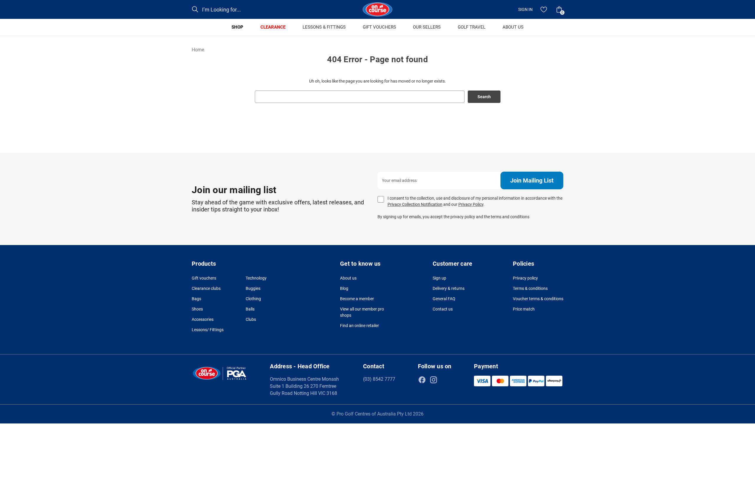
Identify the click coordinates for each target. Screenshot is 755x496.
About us (348, 278)
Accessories (203, 319)
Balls (250, 309)
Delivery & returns (449, 288)
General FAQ (444, 298)
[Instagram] (433, 380)
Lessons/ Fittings (208, 329)
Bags (196, 298)
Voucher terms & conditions (538, 298)
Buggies (253, 288)
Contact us (443, 309)
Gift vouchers (204, 278)
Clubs (251, 319)
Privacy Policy (470, 204)
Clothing (253, 298)
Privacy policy (525, 278)
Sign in (525, 9)
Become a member (357, 298)
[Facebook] (422, 380)
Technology (256, 278)
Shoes (197, 309)
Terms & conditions (530, 288)
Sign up (439, 278)
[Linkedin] (445, 380)
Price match (524, 309)
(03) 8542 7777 (379, 379)
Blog (344, 288)
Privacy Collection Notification (415, 204)
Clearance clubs (206, 288)
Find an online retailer (359, 325)
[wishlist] (544, 9)
